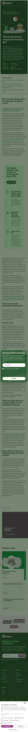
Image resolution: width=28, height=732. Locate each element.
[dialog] (14, 716)
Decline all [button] (20, 726)
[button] (14, 729)
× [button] (26, 702)
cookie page (13, 713)
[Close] (25, 352)
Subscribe (14, 378)
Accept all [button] (7, 726)
